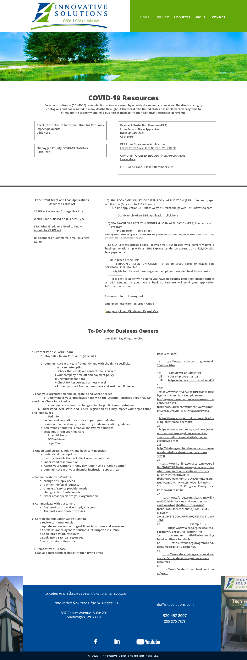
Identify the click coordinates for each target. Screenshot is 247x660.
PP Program (114, 227)
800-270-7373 (175, 621)
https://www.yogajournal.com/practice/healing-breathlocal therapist (185, 420)
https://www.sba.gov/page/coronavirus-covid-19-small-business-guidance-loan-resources (185, 558)
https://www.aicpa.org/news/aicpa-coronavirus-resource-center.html (185, 530)
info (135, 267)
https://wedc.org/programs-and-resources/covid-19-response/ (185, 545)
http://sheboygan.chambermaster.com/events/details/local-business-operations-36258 (185, 452)
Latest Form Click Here (135, 148)
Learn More (127, 159)
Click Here (43, 132)
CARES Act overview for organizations (59, 211)
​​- (175, 615)
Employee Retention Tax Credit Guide (129, 303)
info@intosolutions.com (174, 604)
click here (172, 215)
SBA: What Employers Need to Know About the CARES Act (58, 228)
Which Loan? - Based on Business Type (59, 219)
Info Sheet (145, 230)
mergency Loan (116, 311)
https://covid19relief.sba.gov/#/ (165, 208)
